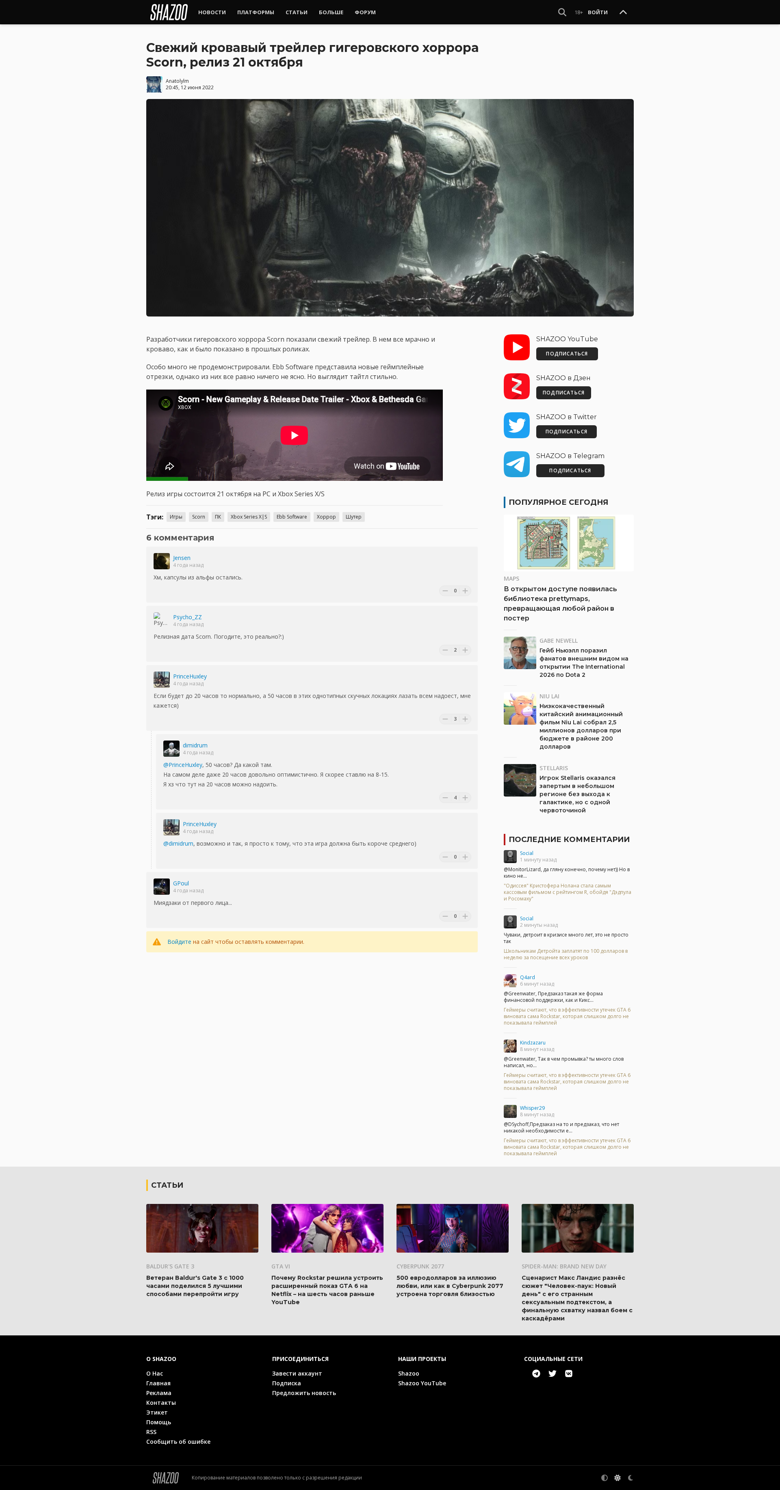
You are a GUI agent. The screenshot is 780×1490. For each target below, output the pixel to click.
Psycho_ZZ (187, 617)
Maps (511, 578)
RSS (151, 1432)
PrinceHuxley (190, 676)
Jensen (182, 558)
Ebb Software (292, 516)
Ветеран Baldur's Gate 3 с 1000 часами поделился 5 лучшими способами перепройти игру (195, 1286)
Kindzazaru (533, 1042)
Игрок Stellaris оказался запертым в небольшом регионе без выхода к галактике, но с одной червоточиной (577, 794)
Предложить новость (304, 1393)
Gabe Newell (559, 640)
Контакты (161, 1402)
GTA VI (280, 1266)
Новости (212, 12)
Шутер (354, 516)
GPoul (181, 883)
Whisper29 (532, 1108)
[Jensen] (162, 561)
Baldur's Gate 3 (170, 1266)
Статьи (297, 12)
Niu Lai (549, 696)
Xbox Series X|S (249, 516)
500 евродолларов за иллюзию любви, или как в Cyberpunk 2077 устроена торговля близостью (449, 1286)
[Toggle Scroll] (623, 12)
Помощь (158, 1422)
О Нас (154, 1373)
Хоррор (326, 516)
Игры (176, 516)
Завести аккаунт (297, 1373)
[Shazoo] (169, 12)
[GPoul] (162, 886)
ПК (218, 516)
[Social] (510, 856)
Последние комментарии (569, 839)
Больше (331, 12)
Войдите (179, 941)
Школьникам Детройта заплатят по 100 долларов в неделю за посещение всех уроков (566, 954)
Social (526, 853)
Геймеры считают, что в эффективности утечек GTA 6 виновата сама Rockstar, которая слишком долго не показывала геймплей (567, 1016)
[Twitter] (552, 1373)
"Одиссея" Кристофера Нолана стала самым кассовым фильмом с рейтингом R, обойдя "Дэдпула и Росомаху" (567, 892)
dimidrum (195, 745)
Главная (158, 1383)
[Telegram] (536, 1373)
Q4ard (527, 977)
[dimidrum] (171, 749)
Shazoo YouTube (422, 1383)
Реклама (158, 1393)
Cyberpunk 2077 (420, 1266)
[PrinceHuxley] (162, 680)
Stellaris (554, 768)
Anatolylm (177, 81)
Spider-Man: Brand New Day (564, 1266)
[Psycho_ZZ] (162, 620)
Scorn (198, 516)
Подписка (286, 1383)
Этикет (157, 1412)
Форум (365, 12)
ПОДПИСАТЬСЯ (567, 353)
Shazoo (408, 1373)
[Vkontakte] (569, 1373)
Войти (598, 12)
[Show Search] (562, 12)
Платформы (255, 12)
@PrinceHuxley (182, 765)
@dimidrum (178, 843)
